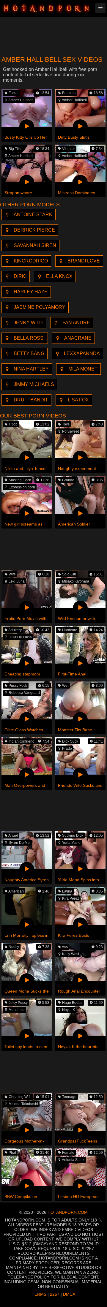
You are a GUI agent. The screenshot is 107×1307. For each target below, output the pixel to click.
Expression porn (22, 487)
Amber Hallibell (20, 100)
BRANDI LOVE (83, 260)
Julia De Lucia (20, 637)
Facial (13, 93)
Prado (67, 748)
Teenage (69, 1097)
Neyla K (68, 1010)
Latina (67, 891)
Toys (66, 424)
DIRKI (20, 276)
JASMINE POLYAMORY (39, 307)
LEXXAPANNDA (82, 353)
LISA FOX (78, 399)
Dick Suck (70, 741)
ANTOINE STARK (33, 214)
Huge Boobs (72, 1003)
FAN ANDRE (76, 322)
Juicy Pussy (18, 1003)
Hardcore (69, 630)
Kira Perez (70, 898)
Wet (65, 685)
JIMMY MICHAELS (34, 384)
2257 (54, 1294)
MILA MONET (82, 368)
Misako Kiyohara (75, 581)
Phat (12, 1153)
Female (68, 1153)
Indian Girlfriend (21, 741)
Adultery (15, 630)
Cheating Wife (20, 1097)
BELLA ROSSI (29, 338)
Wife (12, 574)
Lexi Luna (17, 581)
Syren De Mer (20, 843)
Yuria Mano (71, 843)
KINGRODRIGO (31, 260)
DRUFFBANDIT (31, 399)
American (16, 891)
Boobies (68, 93)
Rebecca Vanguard (24, 693)
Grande (68, 480)
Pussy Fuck (18, 685)
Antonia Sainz (73, 1160)
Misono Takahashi (23, 1104)
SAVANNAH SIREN (35, 245)
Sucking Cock (20, 480)
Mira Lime (17, 1010)
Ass (65, 947)
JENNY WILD (28, 322)
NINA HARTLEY (31, 368)
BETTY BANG (29, 353)
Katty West (70, 954)
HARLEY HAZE (31, 291)
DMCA (69, 1294)
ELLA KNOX (59, 276)
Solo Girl (69, 574)
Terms (39, 1294)
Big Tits (15, 149)
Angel (13, 835)
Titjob (13, 424)
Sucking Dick (72, 835)
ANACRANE (78, 338)
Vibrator (68, 149)
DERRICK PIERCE (34, 229)
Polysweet (70, 431)
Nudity (14, 947)
